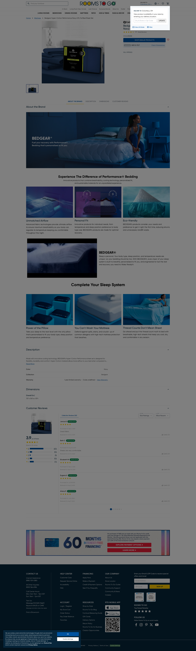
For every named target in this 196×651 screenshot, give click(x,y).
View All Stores (139, 27)
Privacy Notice (33, 645)
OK (68, 634)
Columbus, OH (147, 11)
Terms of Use (48, 643)
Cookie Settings (68, 639)
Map (150, 27)
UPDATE (162, 20)
